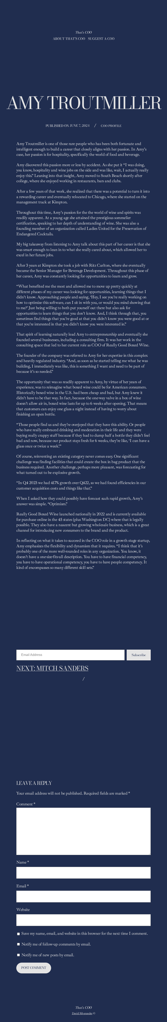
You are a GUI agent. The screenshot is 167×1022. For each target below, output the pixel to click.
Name (22, 862)
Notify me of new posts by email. (47, 955)
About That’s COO (69, 38)
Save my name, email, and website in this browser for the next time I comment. (84, 933)
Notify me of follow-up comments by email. (56, 944)
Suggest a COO (101, 38)
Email (22, 886)
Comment (25, 804)
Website (23, 909)
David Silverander (82, 1013)
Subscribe (139, 654)
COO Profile (111, 125)
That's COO (83, 32)
